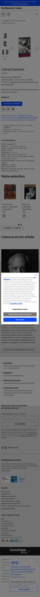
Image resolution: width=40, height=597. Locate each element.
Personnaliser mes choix (19, 309)
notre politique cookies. (16, 303)
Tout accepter (20, 319)
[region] (20, 298)
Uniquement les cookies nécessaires (20, 314)
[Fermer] (36, 275)
